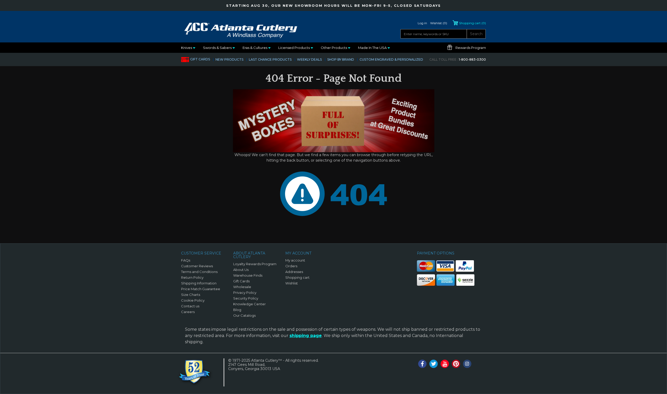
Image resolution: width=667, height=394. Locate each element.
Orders (291, 266)
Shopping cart (297, 277)
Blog (237, 310)
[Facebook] (422, 364)
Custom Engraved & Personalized (391, 59)
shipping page (305, 335)
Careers (188, 312)
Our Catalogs (244, 315)
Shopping (472, 23)
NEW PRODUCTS (229, 59)
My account (295, 260)
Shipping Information (199, 283)
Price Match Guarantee (200, 289)
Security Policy (245, 298)
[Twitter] (433, 364)
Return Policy (192, 277)
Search (476, 33)
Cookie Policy (193, 300)
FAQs (185, 260)
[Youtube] (445, 364)
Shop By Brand (340, 59)
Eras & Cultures (255, 48)
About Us (241, 270)
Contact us (190, 306)
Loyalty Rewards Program (254, 264)
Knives (187, 48)
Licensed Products (294, 48)
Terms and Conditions (199, 272)
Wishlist (291, 283)
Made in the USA (372, 48)
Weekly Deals (309, 59)
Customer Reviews (197, 266)
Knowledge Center (249, 304)
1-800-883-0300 (457, 59)
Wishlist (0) (438, 23)
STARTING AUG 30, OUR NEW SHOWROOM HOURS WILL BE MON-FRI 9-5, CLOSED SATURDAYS (333, 5)
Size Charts (190, 295)
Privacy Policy (244, 292)
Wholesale (242, 287)
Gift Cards (200, 59)
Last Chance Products (270, 59)
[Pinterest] (456, 364)
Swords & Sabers (217, 48)
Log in (422, 23)
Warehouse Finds (247, 275)
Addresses (294, 272)
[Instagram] (467, 364)
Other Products (334, 48)
